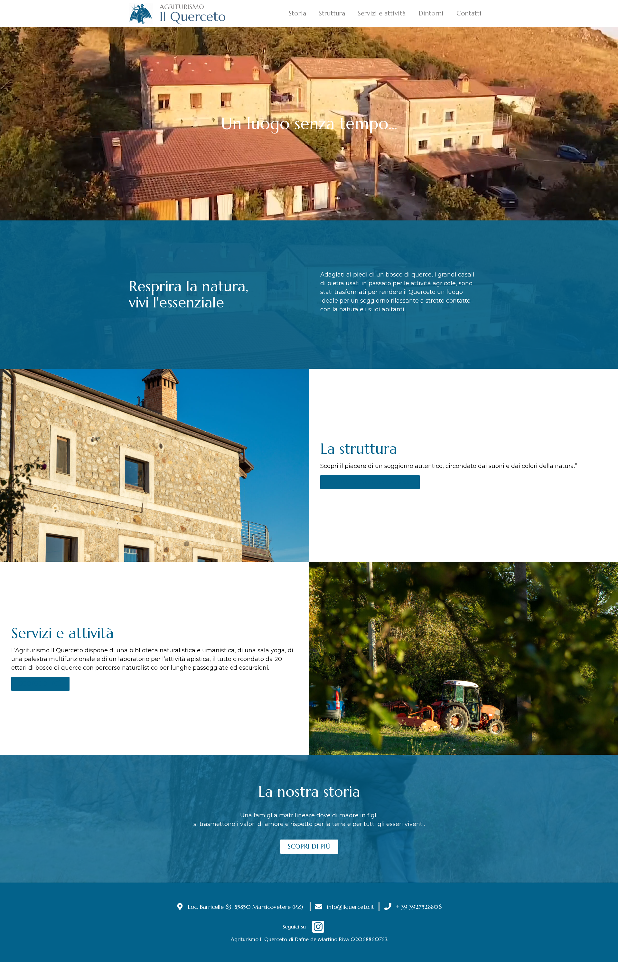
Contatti (469, 13)
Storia (297, 13)
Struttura (332, 13)
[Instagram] (318, 927)
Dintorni (431, 13)
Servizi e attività (382, 13)
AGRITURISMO (182, 7)
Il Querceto (193, 16)
